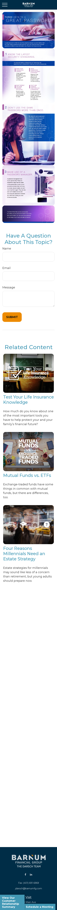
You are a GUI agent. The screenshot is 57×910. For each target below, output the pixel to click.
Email (6, 268)
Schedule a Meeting (39, 906)
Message (8, 287)
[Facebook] (25, 874)
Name (6, 248)
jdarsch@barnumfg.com (28, 888)
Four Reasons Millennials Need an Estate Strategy (24, 554)
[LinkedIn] (31, 874)
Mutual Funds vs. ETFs (27, 475)
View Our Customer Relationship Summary (10, 902)
